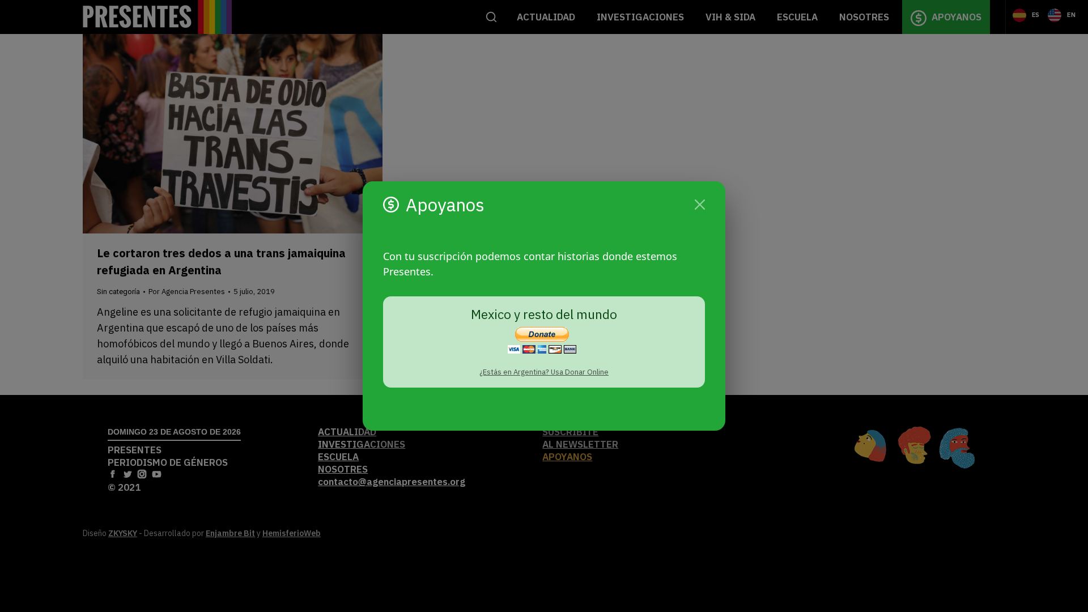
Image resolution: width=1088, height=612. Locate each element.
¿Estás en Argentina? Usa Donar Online (544, 372)
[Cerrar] (700, 204)
